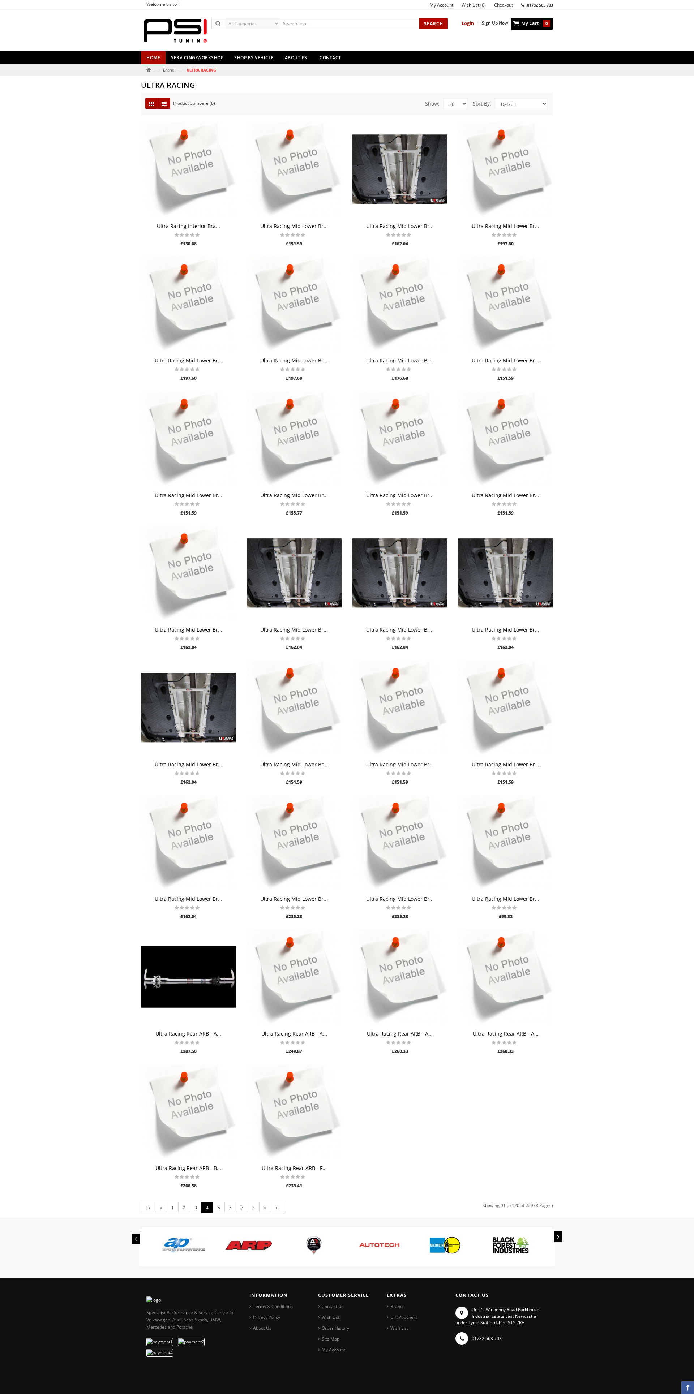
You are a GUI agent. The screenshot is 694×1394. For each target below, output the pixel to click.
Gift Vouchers (403, 1317)
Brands (397, 1306)
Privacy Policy (266, 1317)
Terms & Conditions (273, 1306)
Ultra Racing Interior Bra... (188, 226)
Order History (335, 1328)
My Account (333, 1350)
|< (148, 1208)
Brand (169, 70)
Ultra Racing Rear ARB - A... (188, 1033)
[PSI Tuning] (175, 33)
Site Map (330, 1339)
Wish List (330, 1317)
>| (277, 1208)
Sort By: (482, 103)
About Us (262, 1328)
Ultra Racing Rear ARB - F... (294, 1168)
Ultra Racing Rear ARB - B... (188, 1168)
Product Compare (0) (194, 103)
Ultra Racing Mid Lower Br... (294, 226)
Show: (432, 103)
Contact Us (333, 1306)
